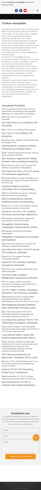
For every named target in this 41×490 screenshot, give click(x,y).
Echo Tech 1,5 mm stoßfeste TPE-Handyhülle (17, 134)
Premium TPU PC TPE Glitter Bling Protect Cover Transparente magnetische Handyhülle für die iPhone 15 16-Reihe (20, 371)
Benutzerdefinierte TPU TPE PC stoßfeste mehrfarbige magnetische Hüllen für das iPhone (18, 384)
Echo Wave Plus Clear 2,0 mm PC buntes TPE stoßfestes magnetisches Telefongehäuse (20, 173)
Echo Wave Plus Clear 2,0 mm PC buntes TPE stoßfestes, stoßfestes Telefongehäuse (20, 251)
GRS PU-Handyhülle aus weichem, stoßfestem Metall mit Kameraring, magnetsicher (18, 200)
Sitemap (31, 486)
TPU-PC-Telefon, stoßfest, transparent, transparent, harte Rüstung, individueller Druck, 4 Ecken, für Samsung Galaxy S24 (20, 291)
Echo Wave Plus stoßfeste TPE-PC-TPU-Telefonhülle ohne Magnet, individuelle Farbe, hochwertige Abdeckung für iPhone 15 (20, 321)
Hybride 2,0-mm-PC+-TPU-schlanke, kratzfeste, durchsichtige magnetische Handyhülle (19, 213)
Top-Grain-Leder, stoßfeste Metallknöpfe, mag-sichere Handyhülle (19, 276)
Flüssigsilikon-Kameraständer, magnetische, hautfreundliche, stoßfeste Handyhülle (20, 226)
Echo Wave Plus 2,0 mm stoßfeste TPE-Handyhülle (20, 124)
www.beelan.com (19, 486)
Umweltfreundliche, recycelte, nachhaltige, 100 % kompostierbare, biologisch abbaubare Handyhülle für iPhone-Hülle (18, 188)
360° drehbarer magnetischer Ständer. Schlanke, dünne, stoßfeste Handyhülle (20, 160)
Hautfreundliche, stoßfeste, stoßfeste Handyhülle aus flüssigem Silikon (19, 147)
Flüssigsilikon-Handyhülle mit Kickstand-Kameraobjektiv (20, 238)
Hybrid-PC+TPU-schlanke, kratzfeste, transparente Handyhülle (19, 263)
